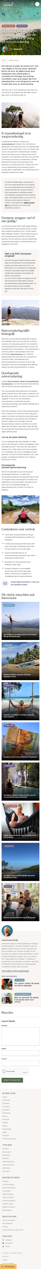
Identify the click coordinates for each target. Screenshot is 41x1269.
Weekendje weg (8, 1161)
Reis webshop (7, 1223)
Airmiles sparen (7, 1204)
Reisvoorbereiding (9, 1188)
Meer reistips (6, 1210)
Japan (4, 1097)
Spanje (4, 1126)
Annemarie (18, 49)
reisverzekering (16, 354)
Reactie (5, 1025)
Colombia (5, 1103)
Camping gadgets (8, 1200)
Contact (5, 1227)
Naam (4, 1048)
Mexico (4, 1116)
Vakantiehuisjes (7, 1194)
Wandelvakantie (8, 1165)
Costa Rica (6, 1110)
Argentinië (6, 1100)
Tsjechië (5, 1122)
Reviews (5, 1181)
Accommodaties (8, 1184)
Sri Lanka (5, 1106)
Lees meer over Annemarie (15, 971)
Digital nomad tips (8, 1207)
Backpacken (6, 1152)
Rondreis (5, 1149)
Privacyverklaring (8, 1263)
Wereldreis (6, 1168)
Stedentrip (6, 1155)
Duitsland (5, 1135)
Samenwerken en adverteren (12, 1230)
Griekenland (6, 1129)
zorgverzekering (8, 144)
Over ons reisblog (8, 1220)
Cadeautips (6, 1191)
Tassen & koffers (8, 1197)
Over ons (5, 1256)
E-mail (4, 1059)
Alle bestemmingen (9, 1139)
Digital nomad (14, 60)
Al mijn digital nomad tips (20, 582)
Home (4, 60)
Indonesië (5, 1119)
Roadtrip (5, 1158)
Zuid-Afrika (6, 1113)
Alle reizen (6, 1171)
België (4, 1132)
